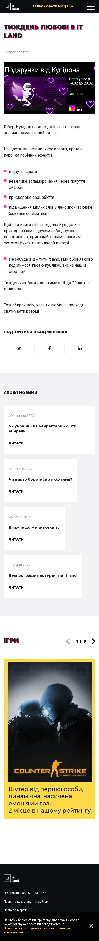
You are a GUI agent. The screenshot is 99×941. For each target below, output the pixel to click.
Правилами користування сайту (27, 928)
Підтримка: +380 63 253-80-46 (25, 893)
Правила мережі (15, 910)
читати (16, 443)
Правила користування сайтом (26, 901)
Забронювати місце (50, 6)
